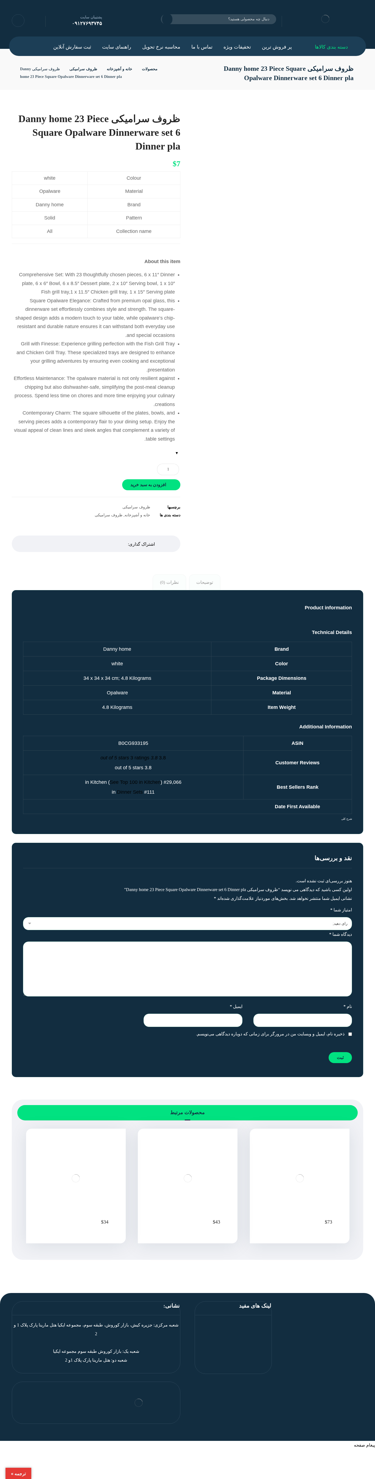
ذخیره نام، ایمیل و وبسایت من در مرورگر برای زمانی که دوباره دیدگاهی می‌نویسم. (270, 1034)
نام (347, 1006)
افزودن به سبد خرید (148, 484)
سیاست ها (255, 1351)
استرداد (258, 1360)
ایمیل (236, 1006)
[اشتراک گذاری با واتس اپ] (71, 543)
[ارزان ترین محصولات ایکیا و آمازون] (325, 19)
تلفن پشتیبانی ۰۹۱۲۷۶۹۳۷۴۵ (238, 1369)
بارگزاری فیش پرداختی (244, 1333)
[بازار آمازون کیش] (168, 69)
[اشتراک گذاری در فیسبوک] (112, 543)
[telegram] (313, 1344)
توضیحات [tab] (204, 582)
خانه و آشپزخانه (137, 515)
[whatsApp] (335, 1344)
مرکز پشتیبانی (252, 1325)
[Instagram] (324, 1344)
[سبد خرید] (57, 20)
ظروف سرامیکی (136, 507)
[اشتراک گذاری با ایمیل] (57, 543)
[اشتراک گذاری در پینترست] (85, 543)
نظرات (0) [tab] (169, 582)
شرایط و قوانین (251, 1342)
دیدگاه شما (340, 934)
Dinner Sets (130, 792)
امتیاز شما (341, 910)
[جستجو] (170, 19)
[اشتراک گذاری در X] (99, 543)
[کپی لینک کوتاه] (44, 543)
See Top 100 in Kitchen (135, 782)
